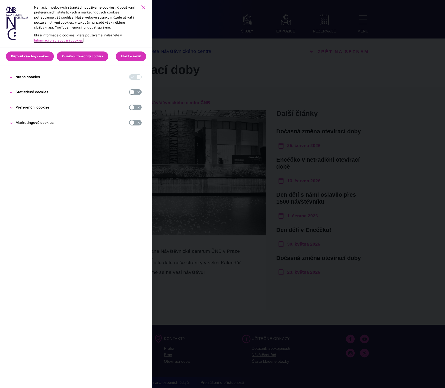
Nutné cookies (28, 77)
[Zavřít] (143, 7)
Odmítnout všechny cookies (82, 56)
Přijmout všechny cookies (30, 56)
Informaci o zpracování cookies (58, 40)
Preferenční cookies (33, 107)
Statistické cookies (32, 92)
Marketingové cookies (35, 122)
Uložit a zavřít (131, 56)
